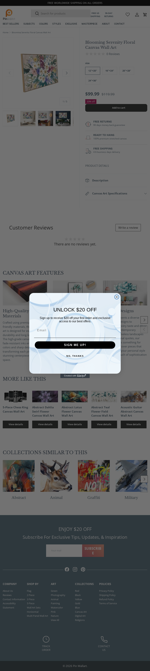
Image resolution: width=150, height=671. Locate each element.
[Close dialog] (117, 297)
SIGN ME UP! (75, 345)
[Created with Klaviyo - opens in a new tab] (75, 376)
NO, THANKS (75, 356)
